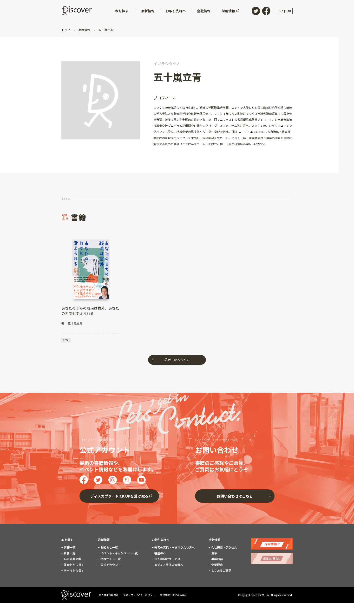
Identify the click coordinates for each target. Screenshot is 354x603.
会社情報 (214, 539)
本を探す (67, 539)
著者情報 (84, 30)
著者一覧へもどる (177, 359)
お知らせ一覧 (109, 547)
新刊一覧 (69, 553)
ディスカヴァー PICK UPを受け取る (119, 496)
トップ (66, 30)
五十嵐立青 (105, 30)
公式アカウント (110, 564)
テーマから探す (73, 570)
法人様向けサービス (167, 559)
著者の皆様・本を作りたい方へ (174, 547)
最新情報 (104, 539)
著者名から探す (73, 564)
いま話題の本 (72, 559)
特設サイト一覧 (110, 559)
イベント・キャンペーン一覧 (119, 553)
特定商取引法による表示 (173, 595)
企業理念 (216, 564)
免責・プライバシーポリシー (139, 595)
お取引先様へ (160, 539)
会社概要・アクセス (223, 547)
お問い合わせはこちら (235, 496)
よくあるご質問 (220, 570)
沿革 (213, 553)
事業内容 (216, 559)
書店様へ (160, 553)
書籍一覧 (69, 547)
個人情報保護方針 (109, 595)
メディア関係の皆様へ (168, 564)
